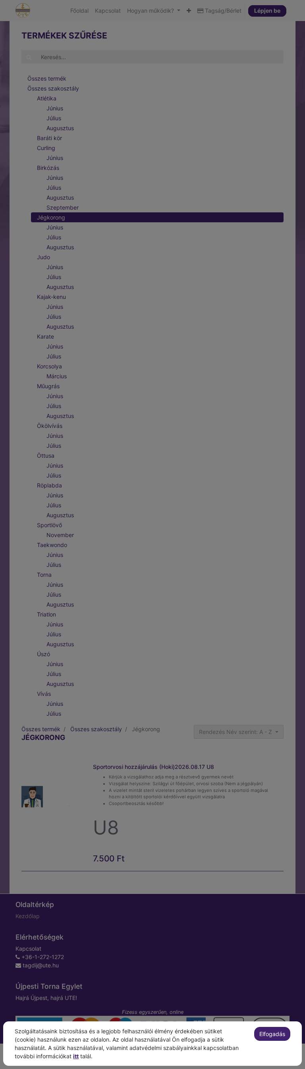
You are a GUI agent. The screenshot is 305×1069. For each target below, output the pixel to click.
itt (76, 1056)
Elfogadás (272, 1033)
